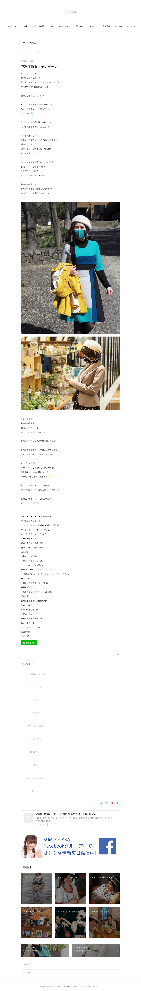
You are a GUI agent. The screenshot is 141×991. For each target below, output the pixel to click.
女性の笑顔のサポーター (35, 674)
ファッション (35, 687)
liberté (35, 765)
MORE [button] (130, 26)
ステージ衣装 (38, 26)
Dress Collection (65, 26)
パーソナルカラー (35, 739)
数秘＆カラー (35, 752)
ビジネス (36, 713)
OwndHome (13, 26)
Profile (25, 26)
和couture (80, 26)
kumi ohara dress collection (36, 778)
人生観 (36, 700)
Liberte (51, 26)
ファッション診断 (35, 726)
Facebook (118, 26)
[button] (13, 26)
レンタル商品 (104, 26)
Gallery (91, 26)
